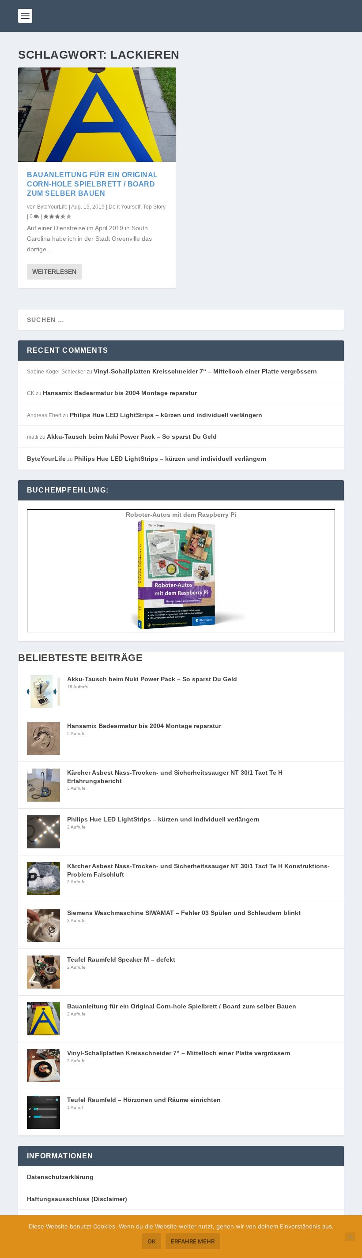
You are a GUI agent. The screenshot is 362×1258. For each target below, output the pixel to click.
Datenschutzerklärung (60, 1176)
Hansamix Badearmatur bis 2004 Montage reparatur (120, 392)
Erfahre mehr (193, 1241)
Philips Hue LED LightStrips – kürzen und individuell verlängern (166, 414)
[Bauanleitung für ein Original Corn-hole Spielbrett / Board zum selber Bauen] (97, 114)
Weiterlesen (54, 271)
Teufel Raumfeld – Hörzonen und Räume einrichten (144, 1099)
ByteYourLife (52, 207)
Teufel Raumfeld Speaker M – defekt (121, 959)
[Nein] (350, 1236)
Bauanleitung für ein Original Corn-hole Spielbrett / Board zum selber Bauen (92, 184)
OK (151, 1241)
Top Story (154, 207)
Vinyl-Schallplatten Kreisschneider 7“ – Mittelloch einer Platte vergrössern (205, 371)
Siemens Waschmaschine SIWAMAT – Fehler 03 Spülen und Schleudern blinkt (184, 912)
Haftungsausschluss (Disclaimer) (77, 1198)
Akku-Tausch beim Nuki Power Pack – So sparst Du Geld (132, 436)
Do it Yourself (124, 207)
